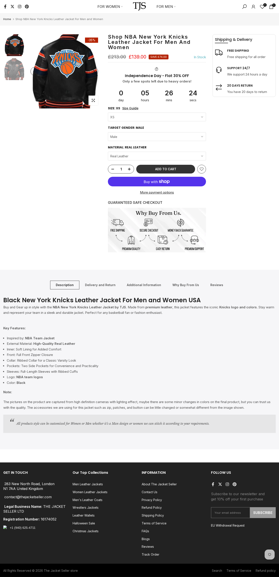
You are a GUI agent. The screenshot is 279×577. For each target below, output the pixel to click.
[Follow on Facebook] (5, 6)
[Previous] (35, 71)
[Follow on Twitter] (12, 6)
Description (65, 285)
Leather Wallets (84, 515)
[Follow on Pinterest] (27, 6)
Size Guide (130, 108)
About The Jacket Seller (159, 484)
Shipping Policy (153, 515)
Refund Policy (152, 507)
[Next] (93, 71)
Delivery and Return (100, 285)
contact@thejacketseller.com (28, 497)
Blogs (146, 539)
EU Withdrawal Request (228, 525)
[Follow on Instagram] (20, 6)
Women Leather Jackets (90, 492)
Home (7, 19)
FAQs (145, 531)
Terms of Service (154, 523)
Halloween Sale (84, 523)
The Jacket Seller (57, 570)
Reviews (216, 285)
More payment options (157, 192)
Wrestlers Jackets (86, 507)
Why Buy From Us (185, 285)
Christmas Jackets (86, 531)
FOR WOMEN (108, 6)
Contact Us (149, 492)
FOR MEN (165, 6)
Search (217, 570)
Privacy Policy (152, 500)
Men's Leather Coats (87, 500)
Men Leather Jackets (88, 484)
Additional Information (144, 285)
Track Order (150, 554)
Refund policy (266, 570)
